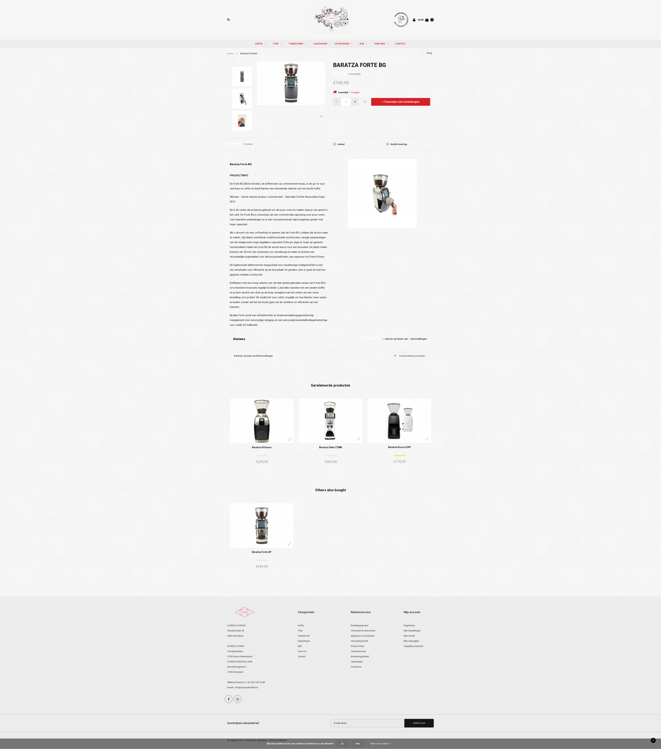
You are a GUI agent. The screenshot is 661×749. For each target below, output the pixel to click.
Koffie (259, 43)
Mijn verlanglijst (411, 641)
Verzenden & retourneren (363, 630)
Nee (358, 743)
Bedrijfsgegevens (359, 625)
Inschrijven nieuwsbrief (243, 723)
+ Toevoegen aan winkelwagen (400, 101)
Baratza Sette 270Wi (330, 447)
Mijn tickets (409, 635)
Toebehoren (296, 43)
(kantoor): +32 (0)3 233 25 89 (251, 682)
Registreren (409, 625)
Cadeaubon (320, 43)
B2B (362, 43)
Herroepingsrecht (359, 641)
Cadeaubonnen (358, 651)
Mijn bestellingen (412, 630)
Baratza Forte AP (261, 552)
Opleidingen (342, 43)
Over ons (379, 43)
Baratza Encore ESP (399, 447)
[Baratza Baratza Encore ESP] (399, 420)
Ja (342, 743)
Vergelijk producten (413, 646)
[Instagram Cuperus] (238, 699)
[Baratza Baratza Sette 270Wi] (330, 420)
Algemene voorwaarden (363, 635)
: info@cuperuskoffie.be (246, 687)
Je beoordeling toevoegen (412, 356)
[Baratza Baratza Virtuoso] (261, 420)
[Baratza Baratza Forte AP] (261, 525)
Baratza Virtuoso (261, 447)
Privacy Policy (357, 646)
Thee (275, 43)
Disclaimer (356, 666)
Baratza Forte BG (248, 53)
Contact (400, 43)
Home (230, 53)
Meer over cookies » (381, 743)
